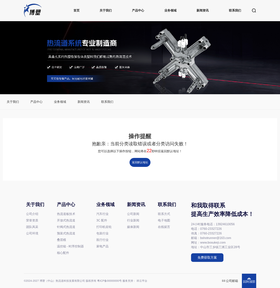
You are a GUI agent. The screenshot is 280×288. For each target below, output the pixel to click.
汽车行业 (102, 214)
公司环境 (32, 233)
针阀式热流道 (66, 226)
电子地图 (164, 220)
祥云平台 (142, 280)
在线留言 (164, 226)
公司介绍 (32, 214)
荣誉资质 (32, 220)
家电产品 (102, 246)
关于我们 (106, 10)
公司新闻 (133, 214)
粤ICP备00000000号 (109, 280)
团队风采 (32, 226)
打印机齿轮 (104, 226)
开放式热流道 (66, 220)
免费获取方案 (207, 257)
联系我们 (235, 10)
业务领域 (170, 10)
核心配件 (63, 252)
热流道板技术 (66, 214)
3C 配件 (101, 220)
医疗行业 (102, 239)
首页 (77, 10)
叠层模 (61, 239)
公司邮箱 (232, 280)
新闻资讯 (203, 10)
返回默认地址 (140, 162)
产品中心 (138, 10)
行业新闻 (133, 220)
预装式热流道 (66, 233)
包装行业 (102, 233)
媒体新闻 (133, 226)
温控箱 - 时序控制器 (70, 246)
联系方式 (164, 214)
